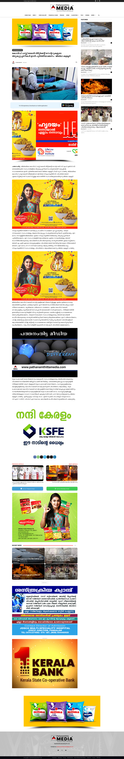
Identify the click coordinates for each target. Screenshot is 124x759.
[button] (98, 15)
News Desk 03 (19, 62)
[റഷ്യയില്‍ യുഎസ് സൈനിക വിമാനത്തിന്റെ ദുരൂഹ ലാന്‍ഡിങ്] (28, 558)
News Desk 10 (49, 578)
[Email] (48, 457)
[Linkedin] (54, 457)
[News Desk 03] (13, 62)
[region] (45, 33)
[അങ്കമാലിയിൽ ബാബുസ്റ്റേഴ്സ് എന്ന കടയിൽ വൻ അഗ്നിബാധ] (28, 574)
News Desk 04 (16, 562)
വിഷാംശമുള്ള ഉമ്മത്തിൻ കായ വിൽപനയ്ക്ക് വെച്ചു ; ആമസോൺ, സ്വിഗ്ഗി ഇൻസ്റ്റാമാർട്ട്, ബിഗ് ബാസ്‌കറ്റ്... (96, 68)
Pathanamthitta (17, 50)
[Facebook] (34, 457)
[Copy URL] (51, 457)
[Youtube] (99, 1)
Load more (44, 582)
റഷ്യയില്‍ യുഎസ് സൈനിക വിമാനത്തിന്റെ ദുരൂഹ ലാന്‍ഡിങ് (92, 40)
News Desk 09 (49, 562)
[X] (97, 1)
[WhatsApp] (38, 457)
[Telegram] (95, 1)
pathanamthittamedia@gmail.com (65, 746)
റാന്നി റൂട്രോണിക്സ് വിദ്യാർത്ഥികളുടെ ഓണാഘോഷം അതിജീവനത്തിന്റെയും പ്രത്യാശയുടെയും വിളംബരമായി (58, 575)
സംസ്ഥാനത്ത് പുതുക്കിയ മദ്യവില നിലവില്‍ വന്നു (65, 482)
